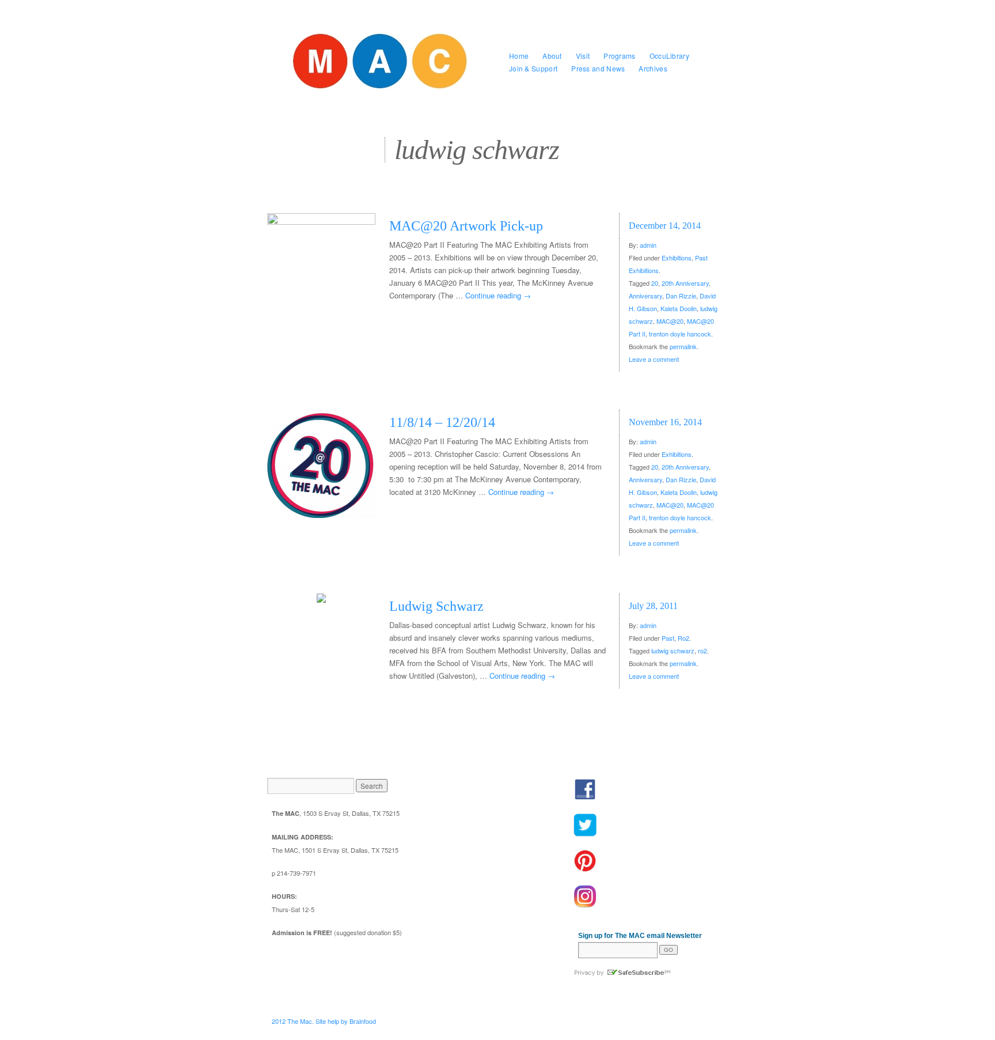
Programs (619, 55)
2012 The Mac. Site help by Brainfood (324, 1021)
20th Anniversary (685, 283)
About (552, 55)
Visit (583, 55)
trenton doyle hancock (680, 333)
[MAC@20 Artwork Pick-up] (321, 267)
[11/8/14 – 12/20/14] (321, 464)
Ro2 (683, 637)
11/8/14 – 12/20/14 (442, 422)
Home (519, 55)
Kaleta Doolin (678, 308)
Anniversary (645, 295)
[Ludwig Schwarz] (321, 598)
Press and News (598, 68)
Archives (653, 68)
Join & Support (533, 68)
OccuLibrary (669, 55)
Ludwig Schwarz (436, 606)
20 (654, 283)
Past (668, 637)
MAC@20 (669, 321)
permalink (683, 346)
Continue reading (498, 295)
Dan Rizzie (681, 295)
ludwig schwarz (672, 650)
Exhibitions (677, 257)
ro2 (702, 650)
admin (648, 244)
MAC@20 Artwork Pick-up (466, 225)
